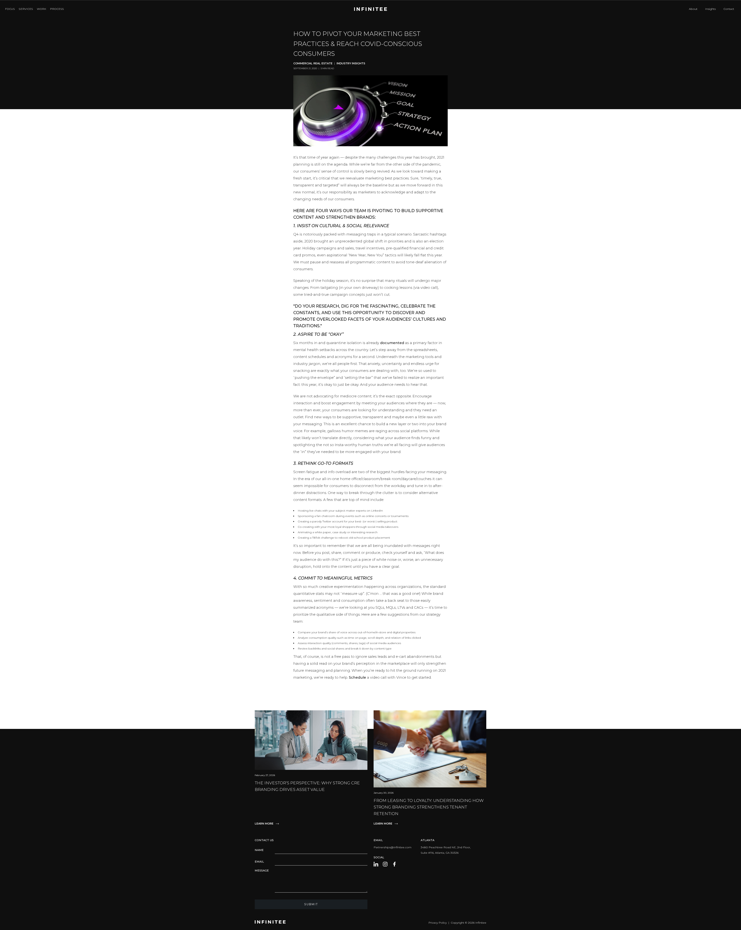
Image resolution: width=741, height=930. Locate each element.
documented (392, 343)
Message (262, 870)
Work (41, 9)
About (693, 9)
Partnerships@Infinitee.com (392, 847)
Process (57, 9)
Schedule (357, 677)
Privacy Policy (437, 922)
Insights (710, 9)
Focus (10, 9)
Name (259, 850)
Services (26, 9)
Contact (728, 9)
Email (259, 861)
